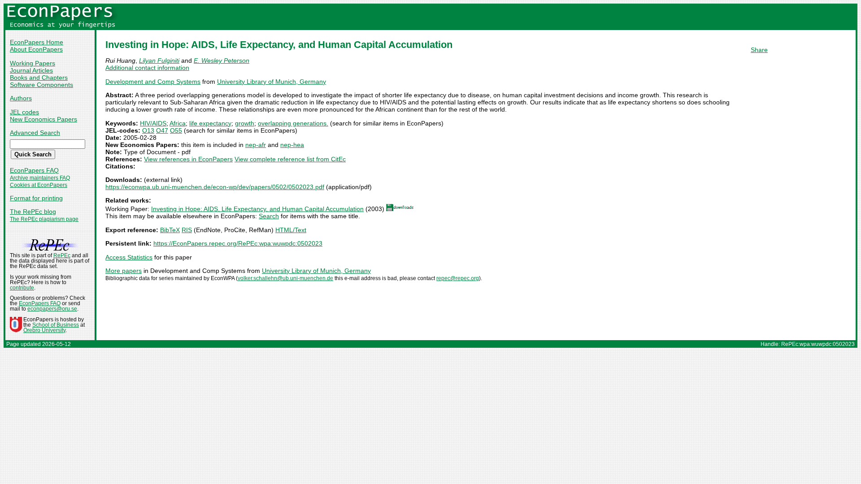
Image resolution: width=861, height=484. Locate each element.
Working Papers (32, 63)
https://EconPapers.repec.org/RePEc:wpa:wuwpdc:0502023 (237, 243)
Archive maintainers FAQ (40, 178)
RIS (187, 229)
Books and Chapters (39, 77)
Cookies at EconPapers (38, 185)
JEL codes (24, 112)
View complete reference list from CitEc (290, 159)
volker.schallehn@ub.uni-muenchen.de (285, 278)
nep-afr (255, 144)
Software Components (41, 84)
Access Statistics (128, 257)
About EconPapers (36, 49)
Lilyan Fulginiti (159, 60)
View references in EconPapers (188, 159)
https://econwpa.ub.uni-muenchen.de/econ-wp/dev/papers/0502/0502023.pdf (214, 186)
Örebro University (44, 330)
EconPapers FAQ (34, 170)
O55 (176, 130)
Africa (178, 123)
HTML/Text (290, 229)
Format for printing (36, 198)
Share (759, 49)
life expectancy (210, 123)
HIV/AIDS (153, 123)
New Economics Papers (43, 119)
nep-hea (292, 144)
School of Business (55, 325)
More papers (123, 270)
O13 (148, 130)
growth (244, 123)
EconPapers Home (36, 42)
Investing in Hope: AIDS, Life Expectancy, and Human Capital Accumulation (257, 208)
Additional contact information (147, 67)
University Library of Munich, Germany (271, 81)
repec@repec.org (457, 278)
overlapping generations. (293, 123)
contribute (22, 287)
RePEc (61, 255)
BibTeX (170, 229)
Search (269, 216)
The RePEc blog (33, 211)
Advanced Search (35, 132)
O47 (162, 130)
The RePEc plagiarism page (44, 219)
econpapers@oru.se (52, 308)
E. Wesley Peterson (221, 60)
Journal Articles (31, 70)
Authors (21, 98)
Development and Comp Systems (152, 81)
